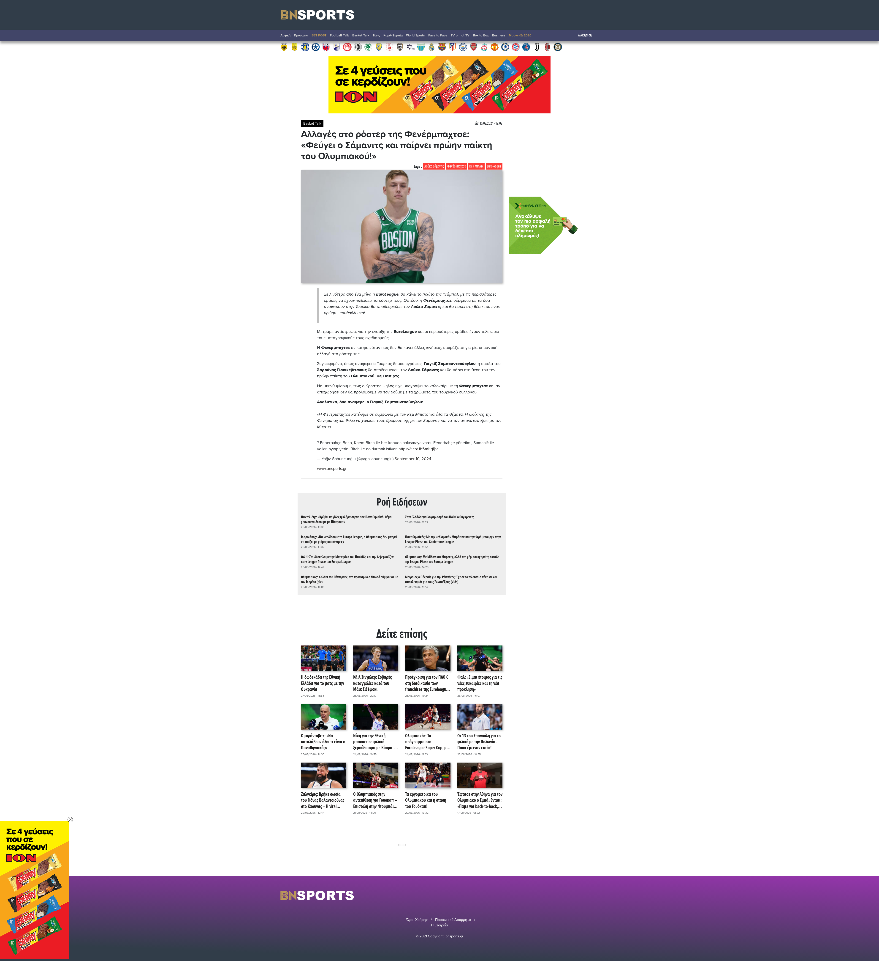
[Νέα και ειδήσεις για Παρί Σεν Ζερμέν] (526, 46)
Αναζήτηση (585, 35)
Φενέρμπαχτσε (456, 166)
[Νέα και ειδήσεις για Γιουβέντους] (536, 46)
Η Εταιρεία (439, 925)
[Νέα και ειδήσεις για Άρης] (294, 46)
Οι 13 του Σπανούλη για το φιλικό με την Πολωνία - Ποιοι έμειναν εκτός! (479, 742)
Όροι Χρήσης (417, 919)
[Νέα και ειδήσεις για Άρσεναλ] (473, 46)
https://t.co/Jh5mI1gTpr (418, 448)
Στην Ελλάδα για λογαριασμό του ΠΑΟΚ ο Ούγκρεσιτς (439, 517)
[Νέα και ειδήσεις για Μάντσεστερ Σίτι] (463, 46)
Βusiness (498, 35)
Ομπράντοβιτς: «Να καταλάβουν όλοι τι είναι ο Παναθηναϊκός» (323, 742)
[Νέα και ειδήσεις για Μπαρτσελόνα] (442, 46)
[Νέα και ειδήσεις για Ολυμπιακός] (347, 46)
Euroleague (494, 166)
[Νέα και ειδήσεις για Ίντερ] (557, 46)
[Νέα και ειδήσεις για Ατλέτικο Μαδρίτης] (452, 46)
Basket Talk (360, 35)
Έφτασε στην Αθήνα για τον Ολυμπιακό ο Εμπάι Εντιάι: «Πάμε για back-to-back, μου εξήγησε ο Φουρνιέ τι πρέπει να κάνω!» (479, 801)
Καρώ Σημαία (393, 35)
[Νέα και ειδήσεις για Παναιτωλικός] (378, 46)
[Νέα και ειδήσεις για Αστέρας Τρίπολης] (305, 46)
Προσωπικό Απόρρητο (453, 919)
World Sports (415, 35)
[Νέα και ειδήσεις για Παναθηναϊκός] (368, 46)
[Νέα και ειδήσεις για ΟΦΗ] (357, 46)
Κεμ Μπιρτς (476, 166)
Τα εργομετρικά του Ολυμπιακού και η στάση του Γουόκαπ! (425, 801)
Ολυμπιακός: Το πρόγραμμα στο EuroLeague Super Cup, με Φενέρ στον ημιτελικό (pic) (427, 742)
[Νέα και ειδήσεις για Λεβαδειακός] (421, 46)
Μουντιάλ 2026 (520, 35)
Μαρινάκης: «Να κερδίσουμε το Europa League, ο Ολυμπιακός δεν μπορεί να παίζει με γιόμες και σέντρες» (349, 539)
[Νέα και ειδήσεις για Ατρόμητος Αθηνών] (315, 46)
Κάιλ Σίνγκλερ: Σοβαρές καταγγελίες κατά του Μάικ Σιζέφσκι (372, 683)
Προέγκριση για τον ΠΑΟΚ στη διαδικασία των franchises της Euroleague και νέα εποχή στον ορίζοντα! (426, 683)
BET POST (319, 35)
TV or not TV (460, 35)
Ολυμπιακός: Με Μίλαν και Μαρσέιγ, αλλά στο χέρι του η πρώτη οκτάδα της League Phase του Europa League (452, 559)
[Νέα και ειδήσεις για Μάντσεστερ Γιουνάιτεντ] (494, 46)
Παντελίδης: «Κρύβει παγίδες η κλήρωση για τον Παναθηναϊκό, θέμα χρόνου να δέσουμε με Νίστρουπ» (346, 519)
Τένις (376, 35)
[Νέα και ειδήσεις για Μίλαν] (547, 46)
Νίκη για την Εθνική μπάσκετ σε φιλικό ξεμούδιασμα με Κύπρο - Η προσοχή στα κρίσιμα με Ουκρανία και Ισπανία (375, 742)
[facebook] (590, 895)
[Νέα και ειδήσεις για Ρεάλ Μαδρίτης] (431, 46)
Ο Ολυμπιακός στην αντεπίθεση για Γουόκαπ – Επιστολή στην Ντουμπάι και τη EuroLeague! (375, 801)
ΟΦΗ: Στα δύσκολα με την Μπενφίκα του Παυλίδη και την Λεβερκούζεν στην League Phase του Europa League (347, 559)
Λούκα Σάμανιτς (434, 166)
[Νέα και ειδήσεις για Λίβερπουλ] (484, 46)
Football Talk (339, 35)
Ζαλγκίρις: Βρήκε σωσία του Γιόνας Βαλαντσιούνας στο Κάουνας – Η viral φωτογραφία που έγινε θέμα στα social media (322, 801)
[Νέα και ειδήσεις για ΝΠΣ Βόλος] (326, 46)
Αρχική (285, 35)
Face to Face (437, 35)
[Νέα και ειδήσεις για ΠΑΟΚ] (400, 46)
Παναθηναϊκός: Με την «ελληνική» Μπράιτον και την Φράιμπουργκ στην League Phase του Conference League (453, 539)
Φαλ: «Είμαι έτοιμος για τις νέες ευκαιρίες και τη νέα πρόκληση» (479, 683)
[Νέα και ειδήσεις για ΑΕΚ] (284, 46)
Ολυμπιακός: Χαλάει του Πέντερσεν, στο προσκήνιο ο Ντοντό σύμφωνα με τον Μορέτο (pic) (349, 580)
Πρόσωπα (301, 35)
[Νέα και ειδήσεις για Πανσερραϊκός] (389, 46)
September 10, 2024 (413, 458)
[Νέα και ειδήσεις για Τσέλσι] (505, 46)
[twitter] (596, 895)
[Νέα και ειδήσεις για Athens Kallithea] (410, 46)
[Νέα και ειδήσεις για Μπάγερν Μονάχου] (515, 46)
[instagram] (584, 895)
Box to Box (481, 35)
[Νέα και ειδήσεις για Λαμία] (336, 46)
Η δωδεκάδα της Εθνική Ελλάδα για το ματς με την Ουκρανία (322, 683)
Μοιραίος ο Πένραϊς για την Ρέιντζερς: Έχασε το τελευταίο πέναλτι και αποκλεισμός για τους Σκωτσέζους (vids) (451, 580)
